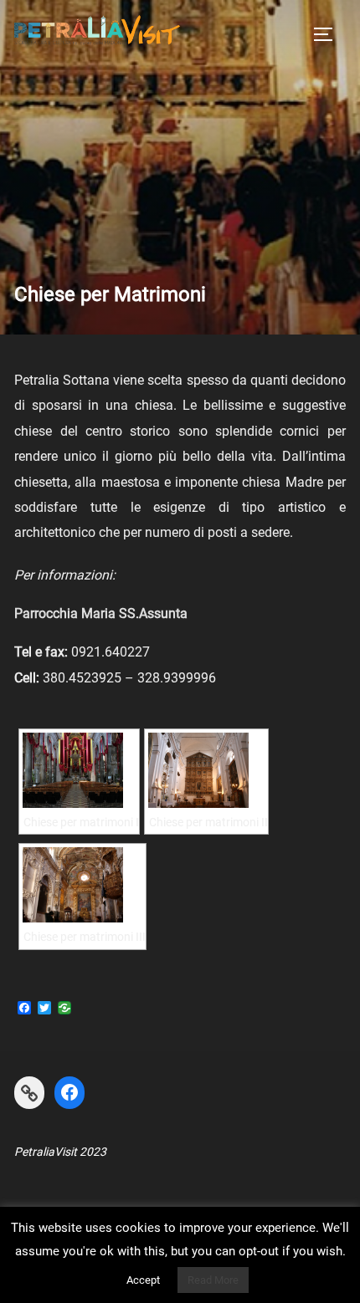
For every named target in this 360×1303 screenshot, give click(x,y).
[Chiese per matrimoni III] (82, 884)
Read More (213, 1280)
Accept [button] (143, 1280)
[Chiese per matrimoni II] (206, 770)
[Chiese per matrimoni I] (79, 770)
